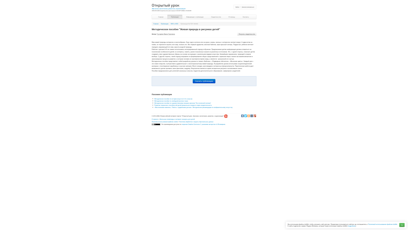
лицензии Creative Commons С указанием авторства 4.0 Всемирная (203, 124)
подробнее (352, 226)
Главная (160, 17)
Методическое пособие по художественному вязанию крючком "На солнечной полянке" (182, 103)
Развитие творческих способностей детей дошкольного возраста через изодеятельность (183, 105)
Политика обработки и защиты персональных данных (196, 122)
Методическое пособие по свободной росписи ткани (171, 101)
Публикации (175, 17)
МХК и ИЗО (174, 24)
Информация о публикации (194, 17)
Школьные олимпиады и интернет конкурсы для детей (177, 119)
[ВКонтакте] (242, 116)
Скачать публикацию (204, 81)
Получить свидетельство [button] (247, 34)
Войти (237, 7)
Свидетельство (216, 17)
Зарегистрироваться (248, 7)
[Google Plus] (255, 116)
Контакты (246, 17)
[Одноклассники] (248, 116)
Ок (402, 225)
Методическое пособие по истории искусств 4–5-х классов (173, 99)
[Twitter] (245, 116)
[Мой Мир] (251, 116)
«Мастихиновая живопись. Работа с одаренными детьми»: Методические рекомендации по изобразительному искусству (193, 107)
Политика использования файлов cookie (165, 122)
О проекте (155, 119)
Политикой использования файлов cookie (382, 224)
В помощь (232, 17)
